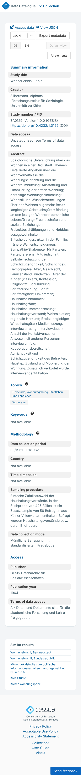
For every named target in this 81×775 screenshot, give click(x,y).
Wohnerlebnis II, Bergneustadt (30, 652)
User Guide (40, 748)
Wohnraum (19, 402)
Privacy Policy (40, 726)
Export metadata (52, 35)
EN (27, 45)
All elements (59, 55)
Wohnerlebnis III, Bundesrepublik (32, 658)
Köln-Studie (18, 678)
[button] (75, 6)
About (40, 753)
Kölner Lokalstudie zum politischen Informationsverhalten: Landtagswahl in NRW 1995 (37, 668)
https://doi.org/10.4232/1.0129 (34, 125)
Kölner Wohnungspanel (25, 684)
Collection (51, 6)
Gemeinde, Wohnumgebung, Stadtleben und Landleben (37, 394)
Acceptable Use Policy (40, 731)
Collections (40, 743)
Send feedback (65, 771)
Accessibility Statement (40, 736)
